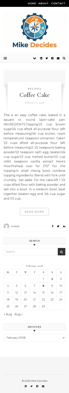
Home (32, 3)
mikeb (15, 226)
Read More (34, 211)
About (43, 3)
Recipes (34, 88)
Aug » (18, 314)
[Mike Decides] (34, 30)
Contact (58, 3)
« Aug (8, 314)
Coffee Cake (35, 94)
